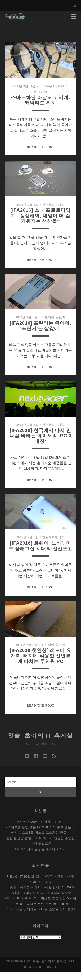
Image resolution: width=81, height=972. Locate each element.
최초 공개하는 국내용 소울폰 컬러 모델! (45, 909)
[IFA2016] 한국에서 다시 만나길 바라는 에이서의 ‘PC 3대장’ (40, 436)
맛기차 (14, 892)
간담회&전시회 (53, 204)
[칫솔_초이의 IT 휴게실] (15, 17)
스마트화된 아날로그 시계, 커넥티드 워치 (40, 100)
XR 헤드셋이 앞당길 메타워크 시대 (40, 849)
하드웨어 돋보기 (53, 317)
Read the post (40, 147)
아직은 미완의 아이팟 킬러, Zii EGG (47, 887)
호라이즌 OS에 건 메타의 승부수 (40, 821)
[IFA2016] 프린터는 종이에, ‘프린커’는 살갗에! (40, 325)
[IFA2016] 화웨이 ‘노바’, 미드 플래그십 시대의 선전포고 (40, 545)
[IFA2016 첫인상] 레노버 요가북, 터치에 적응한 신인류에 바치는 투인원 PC (40, 656)
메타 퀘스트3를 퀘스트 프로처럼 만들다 (40, 832)
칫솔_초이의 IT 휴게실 (40, 735)
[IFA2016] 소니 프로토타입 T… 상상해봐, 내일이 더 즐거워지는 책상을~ (40, 215)
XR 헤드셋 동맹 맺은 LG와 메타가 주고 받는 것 (40, 827)
